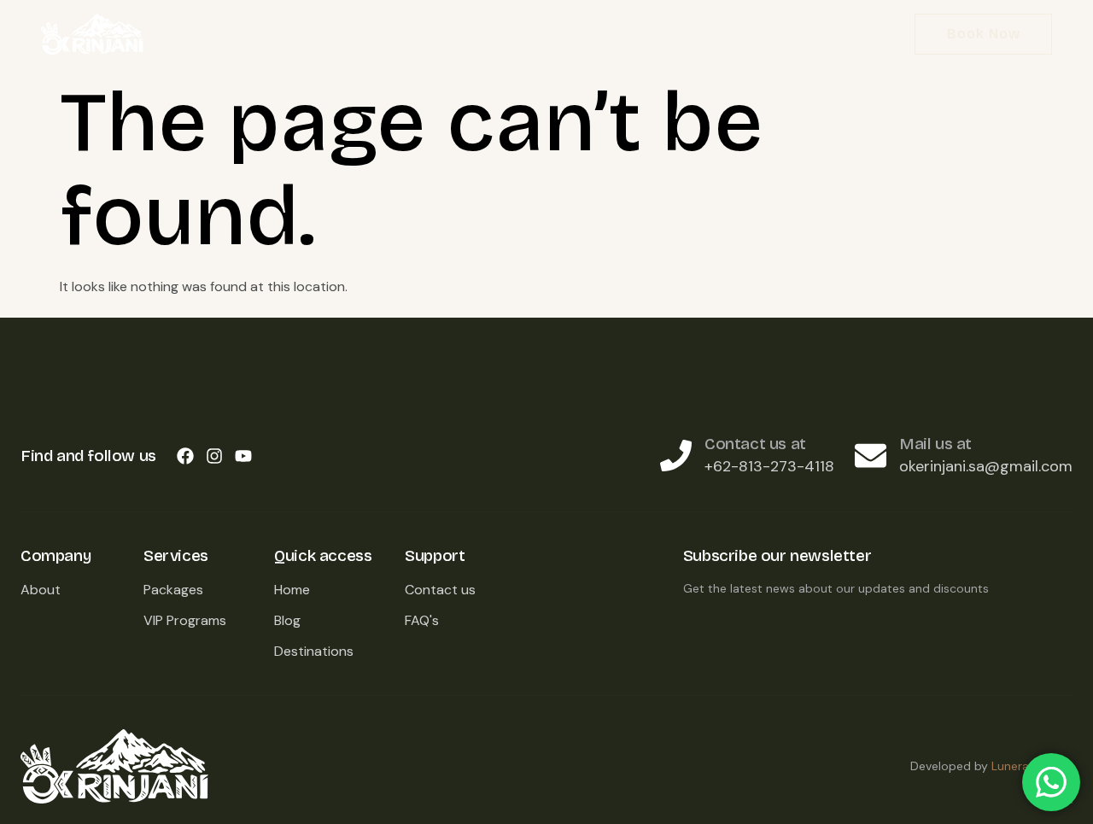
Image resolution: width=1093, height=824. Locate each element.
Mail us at (935, 443)
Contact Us (743, 38)
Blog (664, 38)
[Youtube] (243, 456)
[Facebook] (185, 456)
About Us (456, 38)
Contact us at (755, 443)
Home (381, 38)
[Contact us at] (676, 455)
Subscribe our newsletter (777, 555)
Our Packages (560, 38)
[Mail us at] (870, 455)
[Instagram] (214, 456)
